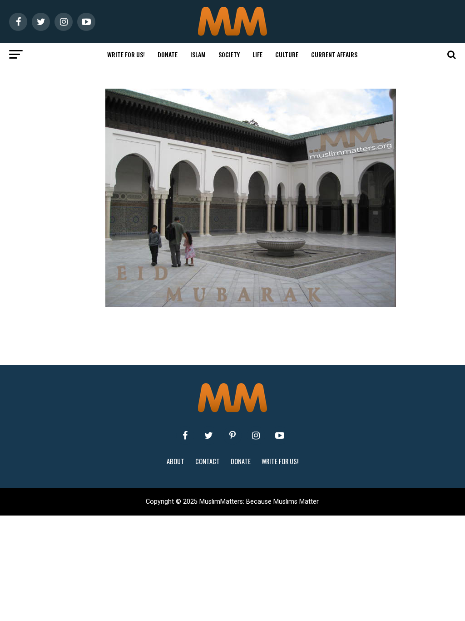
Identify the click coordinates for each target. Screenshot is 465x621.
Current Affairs (334, 54)
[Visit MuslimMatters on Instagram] (256, 435)
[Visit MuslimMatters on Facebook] (185, 435)
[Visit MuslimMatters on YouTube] (280, 435)
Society (229, 54)
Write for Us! (126, 54)
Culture (286, 54)
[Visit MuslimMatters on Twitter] (209, 435)
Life (257, 54)
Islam (198, 54)
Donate (168, 54)
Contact (207, 461)
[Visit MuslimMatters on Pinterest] (232, 435)
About (175, 461)
